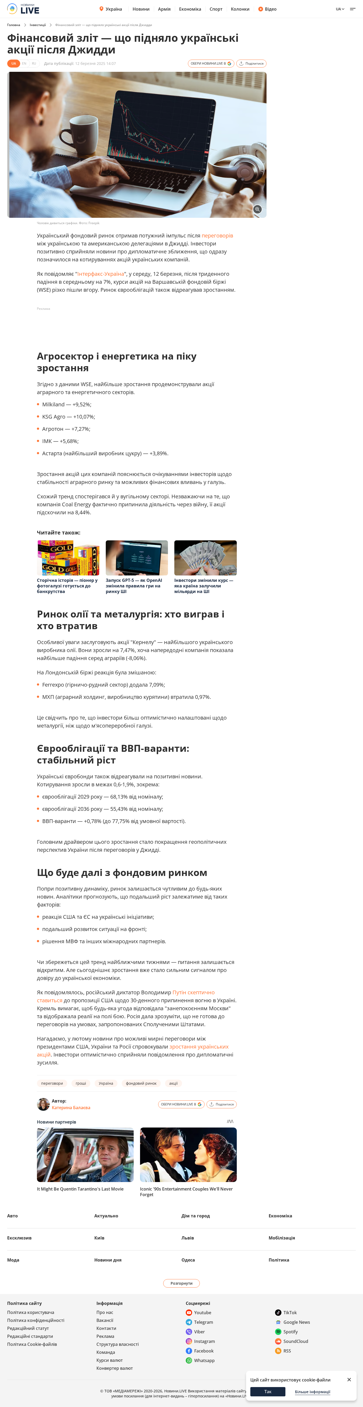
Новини (141, 9)
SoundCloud (296, 1341)
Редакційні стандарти (30, 1336)
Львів (188, 1238)
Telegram (203, 1322)
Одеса (188, 1260)
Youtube (202, 1313)
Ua (338, 8)
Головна (13, 25)
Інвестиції (38, 25)
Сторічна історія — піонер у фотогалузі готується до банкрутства (67, 585)
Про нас (104, 1312)
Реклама (105, 1336)
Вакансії (104, 1320)
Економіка (190, 9)
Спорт (216, 9)
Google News (297, 1322)
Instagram (204, 1341)
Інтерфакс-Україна (100, 273)
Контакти (106, 1328)
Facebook (204, 1351)
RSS (287, 1351)
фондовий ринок (141, 1083)
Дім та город (196, 1216)
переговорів (217, 235)
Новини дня (107, 1260)
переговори (52, 1083)
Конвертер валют (114, 1368)
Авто (12, 1216)
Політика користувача (30, 1312)
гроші (81, 1083)
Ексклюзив (19, 1238)
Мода (13, 1260)
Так (268, 1392)
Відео (271, 9)
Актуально (106, 1216)
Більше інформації (312, 1391)
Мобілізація (282, 1238)
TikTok (290, 1313)
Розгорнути (182, 1283)
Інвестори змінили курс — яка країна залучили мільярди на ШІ (203, 585)
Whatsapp (204, 1360)
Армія (164, 9)
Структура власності (117, 1344)
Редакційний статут (28, 1328)
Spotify (291, 1332)
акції (173, 1083)
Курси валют (109, 1360)
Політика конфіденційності (35, 1320)
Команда (105, 1352)
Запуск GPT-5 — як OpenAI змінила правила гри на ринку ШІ (134, 585)
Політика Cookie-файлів (32, 1344)
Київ (99, 1238)
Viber (199, 1332)
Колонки (240, 9)
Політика (279, 1260)
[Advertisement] (133, 325)
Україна (114, 9)
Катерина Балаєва (71, 1107)
